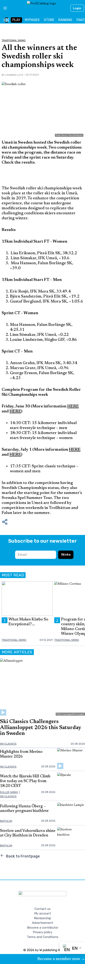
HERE (15, 411)
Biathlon (6, 821)
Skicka (66, 554)
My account (42, 913)
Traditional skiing (14, 40)
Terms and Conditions (42, 937)
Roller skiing (9, 792)
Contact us (42, 909)
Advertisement (42, 923)
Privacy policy (42, 932)
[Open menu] (3, 8)
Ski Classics (8, 743)
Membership (42, 918)
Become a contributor (42, 927)
